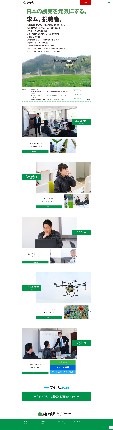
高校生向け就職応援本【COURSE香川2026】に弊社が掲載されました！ (47, 99)
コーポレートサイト (38, 407)
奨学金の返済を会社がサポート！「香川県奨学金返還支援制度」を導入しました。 (49, 91)
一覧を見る (88, 99)
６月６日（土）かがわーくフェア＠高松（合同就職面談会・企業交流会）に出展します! (50, 95)
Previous (49, 145)
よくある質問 (61, 423)
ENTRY (85, 2)
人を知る (78, 421)
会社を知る (43, 421)
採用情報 (43, 423)
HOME (25, 421)
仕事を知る (61, 421)
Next (76, 145)
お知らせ (76, 90)
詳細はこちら (36, 151)
